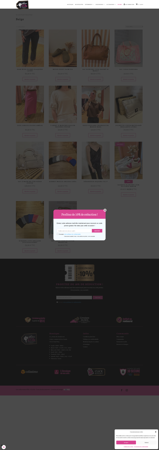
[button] (156, 432)
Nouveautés (79, 4)
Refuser (147, 442)
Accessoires (110, 4)
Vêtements (88, 4)
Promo (120, 4)
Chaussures (99, 4)
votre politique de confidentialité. (72, 234)
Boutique (70, 4)
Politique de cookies (128, 446)
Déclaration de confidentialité (141, 446)
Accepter (126, 442)
